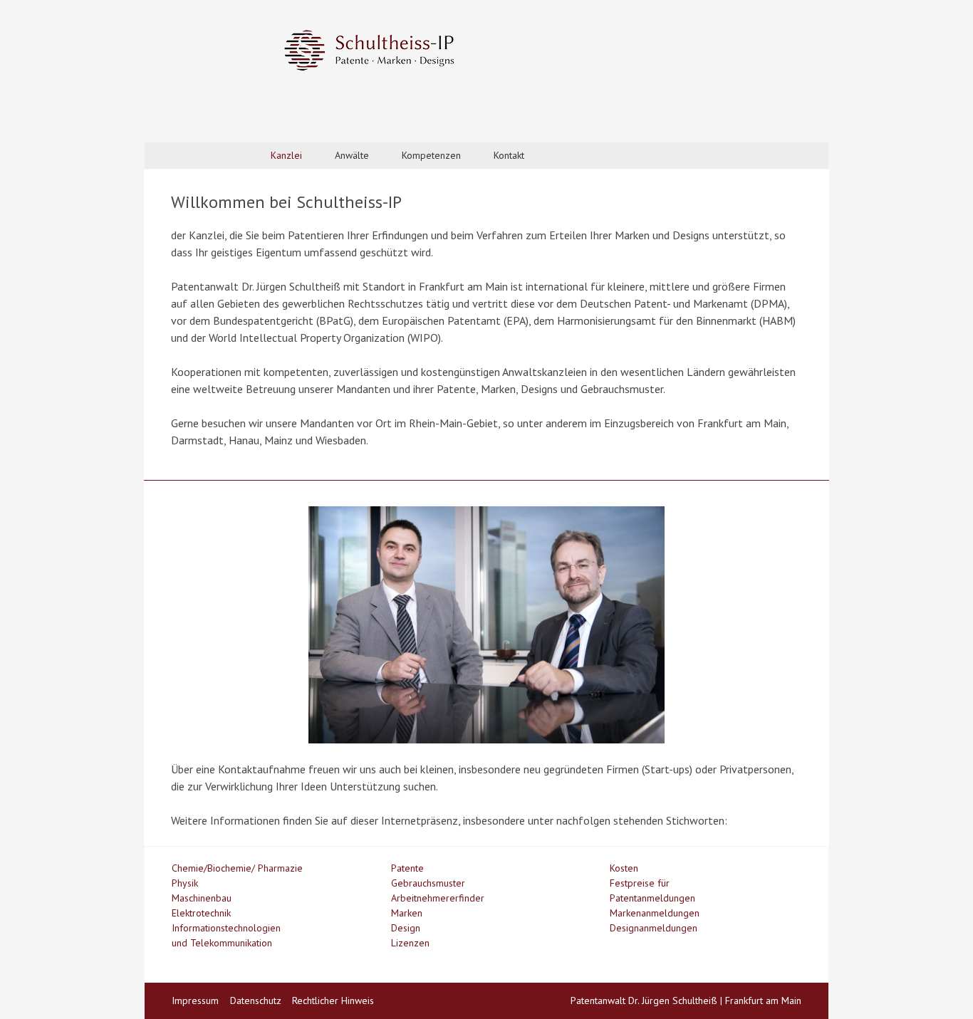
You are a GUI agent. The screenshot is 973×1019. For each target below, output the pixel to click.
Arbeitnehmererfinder (437, 898)
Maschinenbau (201, 898)
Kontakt (509, 155)
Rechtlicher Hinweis (333, 1000)
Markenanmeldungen (654, 912)
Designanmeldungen (653, 927)
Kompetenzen (431, 155)
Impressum (195, 1000)
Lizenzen (410, 942)
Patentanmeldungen (652, 898)
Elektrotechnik (201, 912)
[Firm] (802, 156)
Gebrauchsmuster (428, 883)
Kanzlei (286, 155)
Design (405, 927)
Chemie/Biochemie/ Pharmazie (237, 868)
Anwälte (352, 155)
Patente (407, 868)
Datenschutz (255, 1000)
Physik (185, 883)
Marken (406, 912)
